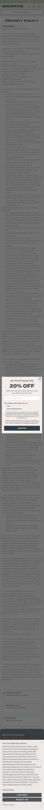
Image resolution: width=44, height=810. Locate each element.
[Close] (42, 741)
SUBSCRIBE (22, 428)
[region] (22, 775)
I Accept (22, 795)
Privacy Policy (8, 790)
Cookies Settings (8, 805)
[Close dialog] (40, 379)
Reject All (22, 800)
